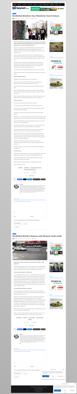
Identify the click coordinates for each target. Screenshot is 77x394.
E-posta (15, 216)
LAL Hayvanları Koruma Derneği (36, 167)
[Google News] (31, 176)
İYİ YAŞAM (40, 4)
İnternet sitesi (32, 216)
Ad (14, 212)
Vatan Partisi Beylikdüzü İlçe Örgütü (30, 169)
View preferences (72, 390)
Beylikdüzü (20, 167)
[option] (56, 47)
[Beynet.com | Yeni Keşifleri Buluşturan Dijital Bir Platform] (20, 8)
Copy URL (34, 172)
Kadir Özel (21, 184)
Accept (57, 390)
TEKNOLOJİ (19, 4)
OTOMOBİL (24, 4)
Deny (64, 390)
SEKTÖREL (52, 4)
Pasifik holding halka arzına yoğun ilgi (55, 50)
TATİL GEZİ (35, 4)
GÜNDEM (15, 4)
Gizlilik (65, 392)
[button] (75, 383)
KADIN (56, 4)
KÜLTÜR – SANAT (46, 4)
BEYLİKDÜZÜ (14, 13)
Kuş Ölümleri (26, 167)
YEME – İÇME (30, 4)
